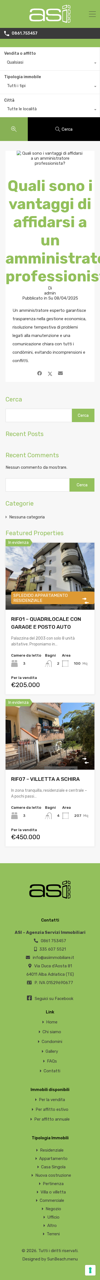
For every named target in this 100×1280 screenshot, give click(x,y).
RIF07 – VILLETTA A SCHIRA (45, 779)
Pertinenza (53, 1183)
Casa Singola (53, 1166)
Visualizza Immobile (50, 756)
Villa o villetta (53, 1192)
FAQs (52, 1061)
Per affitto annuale (52, 1119)
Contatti (52, 1071)
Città (9, 100)
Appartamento (53, 1158)
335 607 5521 (52, 949)
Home (52, 1022)
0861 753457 (53, 940)
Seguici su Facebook (53, 998)
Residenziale (52, 1150)
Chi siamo (51, 1032)
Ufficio (53, 1217)
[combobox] (50, 63)
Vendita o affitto (20, 53)
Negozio (53, 1208)
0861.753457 (25, 33)
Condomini (52, 1042)
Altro (52, 1225)
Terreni (53, 1233)
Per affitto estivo (52, 1109)
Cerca (14, 399)
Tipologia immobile (22, 77)
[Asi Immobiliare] (50, 21)
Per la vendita (52, 1100)
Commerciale (52, 1200)
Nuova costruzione (53, 1175)
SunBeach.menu (62, 1259)
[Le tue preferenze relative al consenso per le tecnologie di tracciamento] (90, 1270)
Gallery (52, 1051)
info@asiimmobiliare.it (53, 957)
